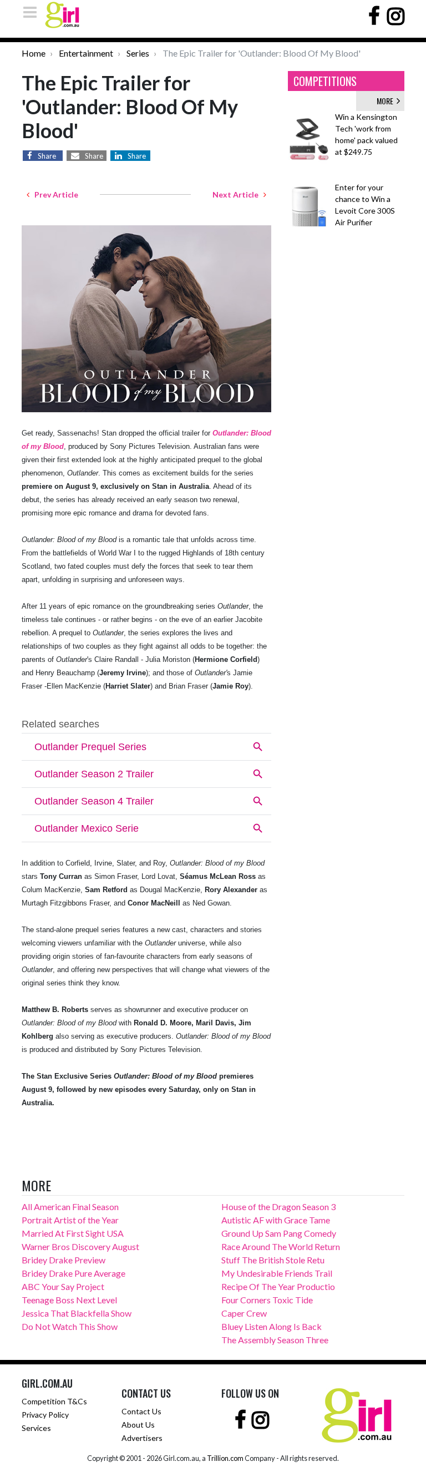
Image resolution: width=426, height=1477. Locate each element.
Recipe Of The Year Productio (278, 1286)
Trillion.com (225, 1458)
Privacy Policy (45, 1414)
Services (36, 1428)
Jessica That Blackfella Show (76, 1313)
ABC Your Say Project (63, 1286)
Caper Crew (244, 1313)
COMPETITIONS (325, 81)
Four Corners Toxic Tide (267, 1299)
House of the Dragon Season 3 (278, 1206)
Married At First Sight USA (73, 1233)
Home (33, 53)
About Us (138, 1424)
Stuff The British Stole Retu (272, 1260)
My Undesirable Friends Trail (276, 1273)
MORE (387, 101)
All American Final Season (70, 1206)
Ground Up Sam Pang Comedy (278, 1233)
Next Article (237, 194)
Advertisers (142, 1438)
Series (137, 53)
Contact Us (141, 1411)
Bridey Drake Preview (63, 1260)
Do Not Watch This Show (70, 1326)
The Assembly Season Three (274, 1339)
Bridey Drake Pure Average (73, 1273)
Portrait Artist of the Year (70, 1220)
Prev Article (53, 194)
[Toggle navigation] (33, 12)
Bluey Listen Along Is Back (271, 1326)
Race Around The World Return (280, 1246)
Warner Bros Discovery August (80, 1246)
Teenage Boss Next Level (69, 1299)
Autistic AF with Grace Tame (275, 1220)
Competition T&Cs (54, 1401)
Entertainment (86, 53)
